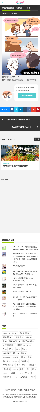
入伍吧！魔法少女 (9, 365)
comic (5, 13)
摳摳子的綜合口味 (28, 341)
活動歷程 (20, 390)
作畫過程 (24, 361)
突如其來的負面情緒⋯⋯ (20, 266)
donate (15, 361)
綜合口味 (15, 394)
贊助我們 (26, 390)
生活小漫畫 (19, 337)
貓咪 (23, 353)
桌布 (27, 373)
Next (38, 139)
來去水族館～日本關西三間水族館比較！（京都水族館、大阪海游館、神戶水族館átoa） (25, 306)
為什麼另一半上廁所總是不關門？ (19, 120)
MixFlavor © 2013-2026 (20, 401)
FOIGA (15, 369)
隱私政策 (13, 390)
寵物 (24, 365)
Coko (29, 337)
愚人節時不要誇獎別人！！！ (22, 127)
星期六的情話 (25, 333)
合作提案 (32, 390)
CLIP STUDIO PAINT (11, 357)
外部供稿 (6, 369)
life (9, 13)
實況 (22, 369)
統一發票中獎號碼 (9, 345)
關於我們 (7, 390)
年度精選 (32, 365)
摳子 (23, 357)
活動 (24, 349)
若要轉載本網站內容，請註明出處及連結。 (25, 397)
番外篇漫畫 (7, 337)
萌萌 (11, 349)
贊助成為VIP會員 (27, 96)
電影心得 (6, 361)
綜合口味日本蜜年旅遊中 (11, 353)
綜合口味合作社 (14, 341)
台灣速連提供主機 (8, 397)
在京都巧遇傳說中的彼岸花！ (16, 166)
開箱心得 (21, 345)
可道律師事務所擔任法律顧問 (29, 394)
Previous (35, 139)
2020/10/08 (7, 164)
